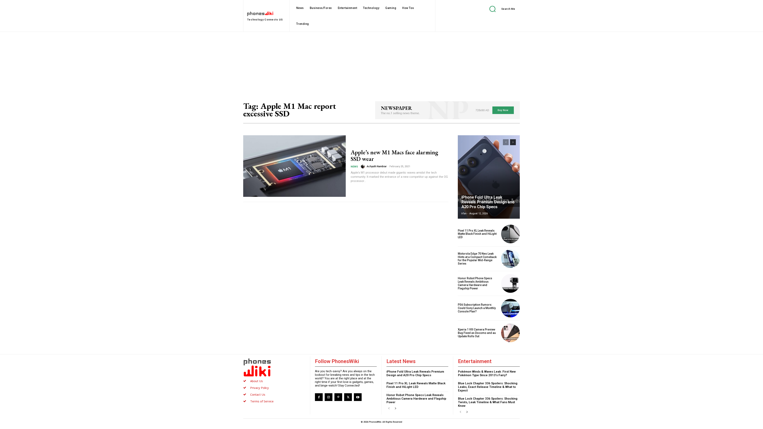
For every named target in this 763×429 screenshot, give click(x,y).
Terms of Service (262, 401)
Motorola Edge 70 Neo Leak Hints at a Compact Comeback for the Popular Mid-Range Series (477, 258)
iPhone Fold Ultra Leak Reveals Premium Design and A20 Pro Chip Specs (487, 202)
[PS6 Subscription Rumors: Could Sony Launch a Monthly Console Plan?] (510, 308)
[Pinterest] (338, 397)
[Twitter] (348, 397)
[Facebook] (319, 397)
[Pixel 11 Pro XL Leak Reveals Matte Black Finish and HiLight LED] (510, 234)
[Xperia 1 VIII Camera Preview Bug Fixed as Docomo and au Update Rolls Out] (510, 333)
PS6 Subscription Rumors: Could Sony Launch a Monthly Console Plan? (477, 308)
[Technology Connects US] (274, 367)
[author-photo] (363, 166)
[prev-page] (506, 142)
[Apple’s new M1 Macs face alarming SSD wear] (294, 166)
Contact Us (257, 394)
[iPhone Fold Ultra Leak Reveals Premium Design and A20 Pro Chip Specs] (489, 177)
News (354, 166)
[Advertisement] (381, 61)
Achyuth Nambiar (377, 166)
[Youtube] (358, 397)
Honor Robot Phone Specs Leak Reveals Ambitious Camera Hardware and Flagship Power (475, 283)
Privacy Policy (259, 388)
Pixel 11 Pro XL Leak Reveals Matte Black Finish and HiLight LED (477, 234)
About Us (256, 381)
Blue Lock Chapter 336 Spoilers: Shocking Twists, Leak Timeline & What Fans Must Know (487, 402)
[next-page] (513, 142)
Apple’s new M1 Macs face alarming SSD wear (394, 155)
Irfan (464, 213)
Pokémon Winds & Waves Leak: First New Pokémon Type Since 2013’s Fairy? (487, 373)
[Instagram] (328, 397)
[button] (499, 9)
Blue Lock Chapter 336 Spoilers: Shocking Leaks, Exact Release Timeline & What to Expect (487, 387)
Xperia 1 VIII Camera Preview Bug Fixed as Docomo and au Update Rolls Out (477, 333)
